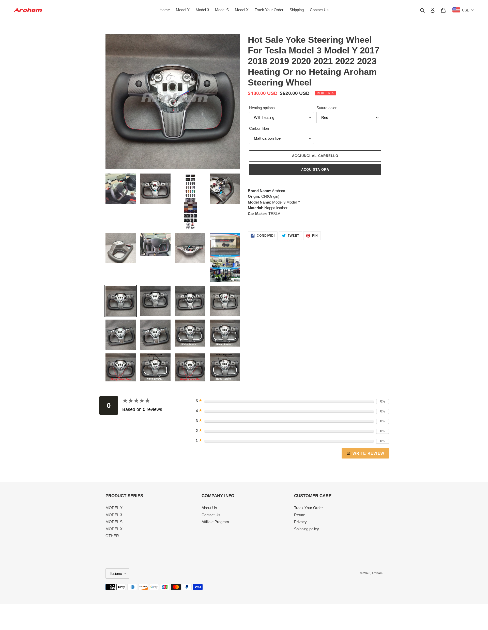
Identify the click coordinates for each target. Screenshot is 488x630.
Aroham (377, 573)
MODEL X (114, 529)
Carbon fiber (259, 128)
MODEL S (114, 522)
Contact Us (211, 515)
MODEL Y (114, 508)
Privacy (300, 522)
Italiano (116, 573)
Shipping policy (306, 529)
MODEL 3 (113, 515)
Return (299, 515)
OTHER (112, 536)
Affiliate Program (215, 522)
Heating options (262, 108)
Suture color (326, 108)
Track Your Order (308, 508)
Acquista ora (315, 169)
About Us (209, 508)
